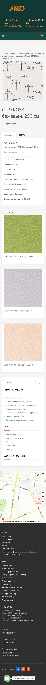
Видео (4, 545)
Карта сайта (6, 536)
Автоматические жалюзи (12, 587)
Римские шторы (8, 581)
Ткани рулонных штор (15, 416)
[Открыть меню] (3, 36)
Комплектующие (8, 597)
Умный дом (11, 445)
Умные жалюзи (8, 568)
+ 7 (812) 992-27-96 (9, 643)
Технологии (11, 449)
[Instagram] (23, 669)
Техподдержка (7, 542)
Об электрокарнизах (14, 434)
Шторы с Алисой (8, 565)
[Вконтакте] (18, 669)
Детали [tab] (22, 135)
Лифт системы (7, 600)
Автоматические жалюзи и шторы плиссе (22, 412)
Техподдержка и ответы (15, 438)
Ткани (27, 56)
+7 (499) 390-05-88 (8, 633)
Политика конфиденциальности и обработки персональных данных (20, 553)
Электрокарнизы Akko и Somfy (14, 574)
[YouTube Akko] (28, 669)
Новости (9, 442)
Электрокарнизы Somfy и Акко (18, 401)
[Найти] (39, 382)
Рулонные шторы (9, 578)
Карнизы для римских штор (17, 409)
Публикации (7, 539)
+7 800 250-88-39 (8, 653)
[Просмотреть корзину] (42, 36)
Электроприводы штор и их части (19, 420)
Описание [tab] (9, 135)
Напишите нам (8, 549)
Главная (5, 54)
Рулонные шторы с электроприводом (21, 405)
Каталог (12, 54)
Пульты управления (14, 398)
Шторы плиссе (7, 584)
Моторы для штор (9, 593)
